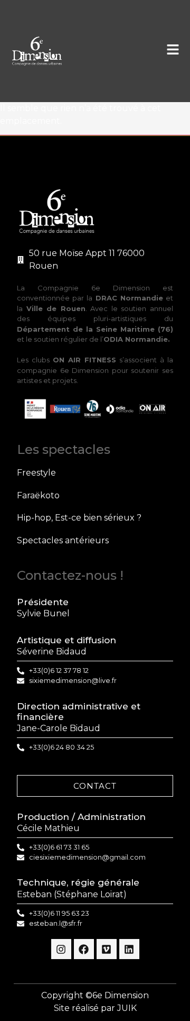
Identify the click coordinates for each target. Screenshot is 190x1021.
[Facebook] (84, 949)
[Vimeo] (107, 949)
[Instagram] (61, 949)
